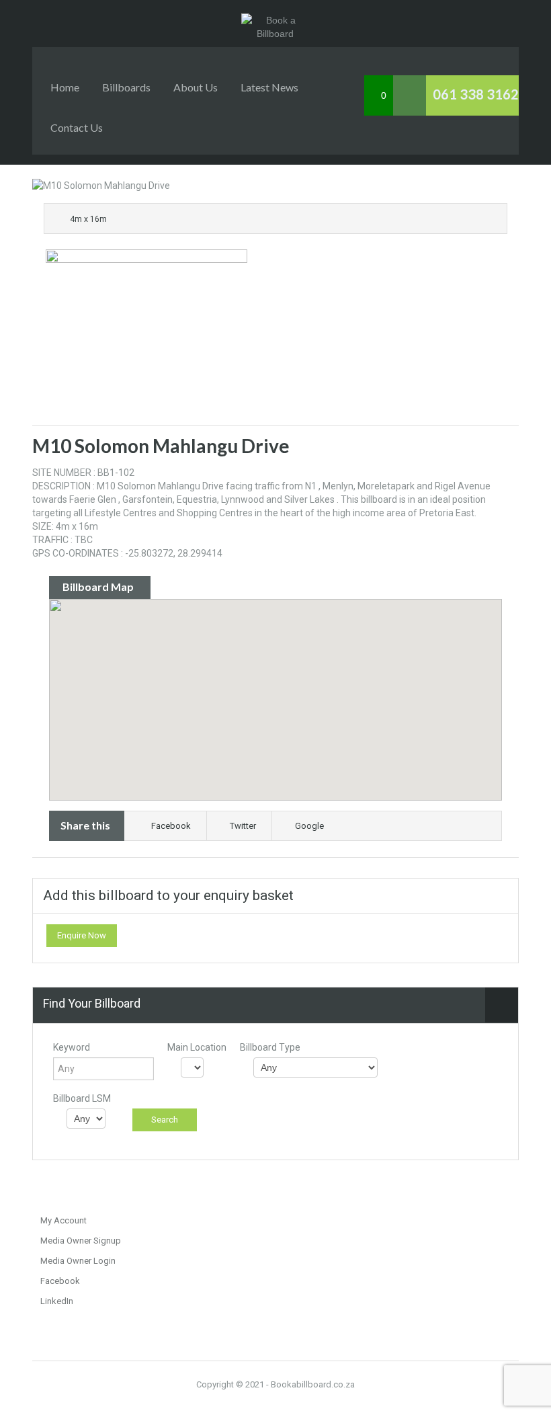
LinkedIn (56, 1301)
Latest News (269, 87)
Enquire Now (81, 935)
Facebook (171, 826)
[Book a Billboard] (276, 20)
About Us (195, 87)
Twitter (243, 826)
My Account (63, 1220)
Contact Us (76, 127)
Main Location (196, 1047)
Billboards (126, 87)
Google (309, 826)
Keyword (71, 1047)
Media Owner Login (78, 1261)
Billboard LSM (82, 1098)
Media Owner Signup (80, 1241)
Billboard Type (270, 1047)
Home (64, 87)
